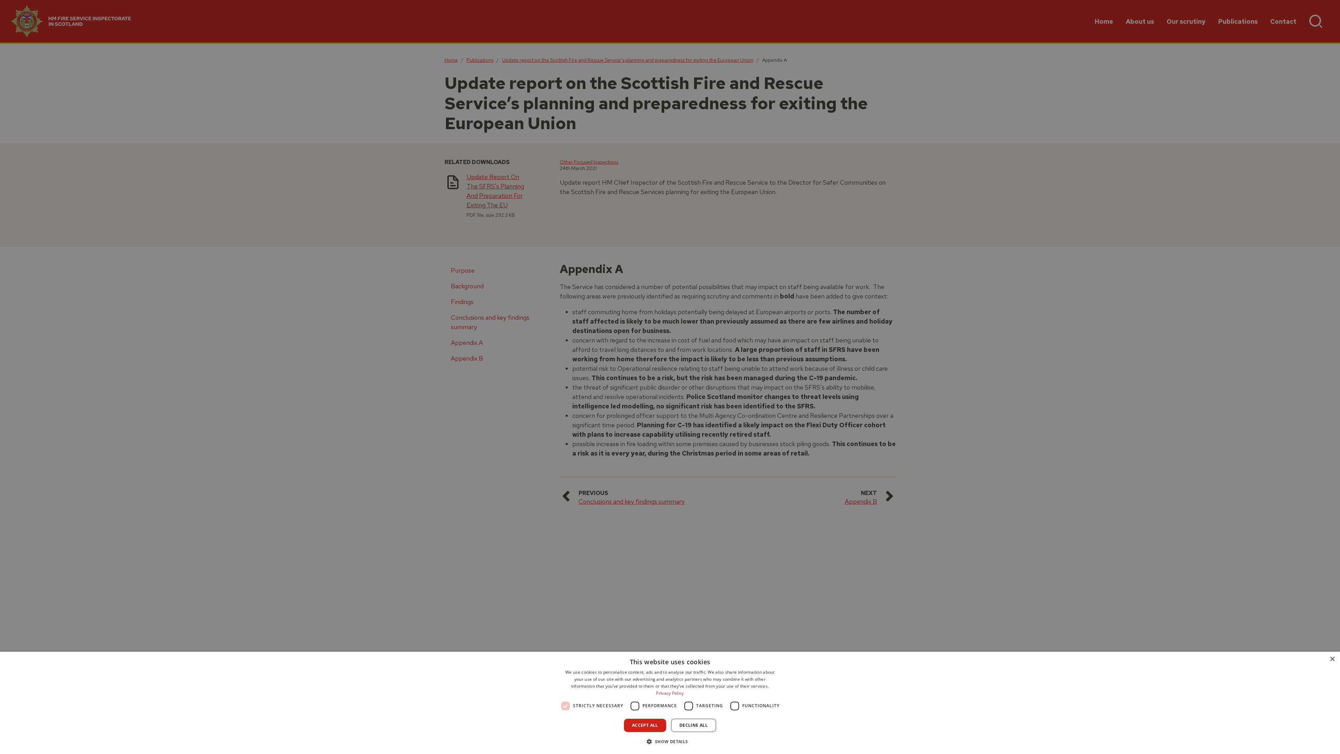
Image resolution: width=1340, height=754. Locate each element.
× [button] (1332, 659)
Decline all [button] (693, 725)
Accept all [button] (645, 725)
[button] (670, 741)
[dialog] (670, 703)
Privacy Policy (670, 693)
